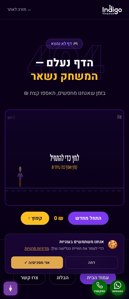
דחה (91, 262)
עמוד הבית (98, 277)
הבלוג (63, 277)
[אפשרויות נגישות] (10, 288)
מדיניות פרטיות (37, 248)
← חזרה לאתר (19, 10)
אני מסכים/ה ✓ (37, 262)
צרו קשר (29, 277)
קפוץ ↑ (35, 218)
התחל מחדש (88, 218)
